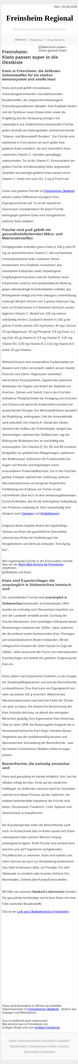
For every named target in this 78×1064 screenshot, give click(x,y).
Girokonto (63, 1040)
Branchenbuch (56, 39)
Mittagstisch (36, 39)
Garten (52, 1046)
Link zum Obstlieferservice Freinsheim (43, 911)
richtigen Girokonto (47, 1027)
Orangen (28, 513)
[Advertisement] (39, 959)
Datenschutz (31, 1051)
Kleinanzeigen (18, 1046)
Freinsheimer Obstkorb (59, 191)
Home (12, 1040)
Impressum (48, 1051)
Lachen (63, 1046)
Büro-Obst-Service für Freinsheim (41, 564)
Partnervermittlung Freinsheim (36, 1040)
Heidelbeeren (49, 513)
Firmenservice (37, 1046)
